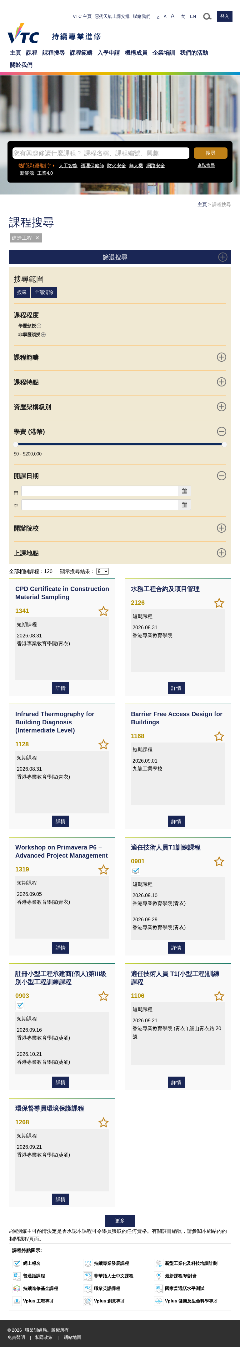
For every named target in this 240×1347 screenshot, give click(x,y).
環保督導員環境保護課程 (49, 1108)
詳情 (61, 688)
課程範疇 (81, 53)
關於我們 (21, 65)
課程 (32, 53)
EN (193, 16)
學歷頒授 (27, 325)
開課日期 (26, 475)
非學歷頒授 (29, 334)
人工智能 (68, 165)
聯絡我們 (141, 16)
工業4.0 (45, 173)
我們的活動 (194, 53)
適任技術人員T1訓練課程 (166, 847)
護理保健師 (92, 165)
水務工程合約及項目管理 (165, 588)
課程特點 (26, 382)
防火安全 (116, 165)
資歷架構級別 (32, 406)
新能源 (27, 173)
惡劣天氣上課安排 (112, 16)
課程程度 (26, 314)
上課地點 (26, 553)
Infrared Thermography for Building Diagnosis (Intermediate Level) (54, 722)
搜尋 (211, 153)
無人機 (136, 165)
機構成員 (136, 53)
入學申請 (109, 53)
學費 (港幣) (29, 431)
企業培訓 (163, 53)
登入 (224, 16)
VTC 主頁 (82, 16)
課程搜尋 (53, 53)
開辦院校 (26, 528)
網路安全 (155, 165)
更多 (120, 1220)
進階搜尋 (206, 165)
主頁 (15, 53)
